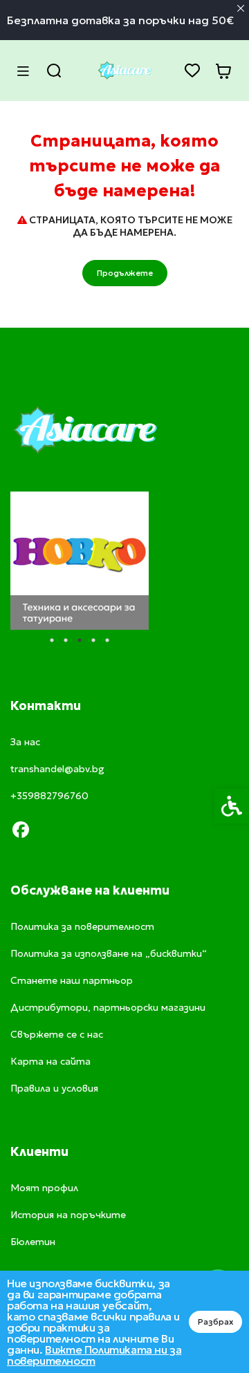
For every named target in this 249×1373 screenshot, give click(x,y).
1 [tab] (52, 640)
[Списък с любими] (192, 70)
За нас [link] (25, 742)
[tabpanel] (79, 561)
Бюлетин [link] (32, 1241)
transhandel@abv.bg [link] (57, 769)
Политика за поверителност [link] (82, 926)
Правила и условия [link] (54, 1088)
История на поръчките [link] (68, 1214)
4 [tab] (93, 640)
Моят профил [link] (44, 1187)
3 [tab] (79, 640)
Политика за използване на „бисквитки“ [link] (108, 953)
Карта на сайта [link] (50, 1061)
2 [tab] (66, 640)
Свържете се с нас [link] (56, 1034)
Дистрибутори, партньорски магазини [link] (107, 1007)
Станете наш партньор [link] (71, 980)
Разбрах (215, 1321)
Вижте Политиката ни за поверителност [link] (94, 1355)
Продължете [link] (125, 273)
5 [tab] (107, 640)
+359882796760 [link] (49, 796)
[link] (124, 70)
